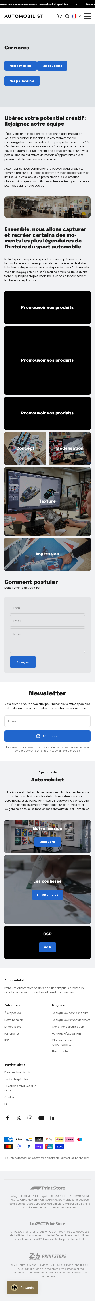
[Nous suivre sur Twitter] (19, 1118)
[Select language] (76, 16)
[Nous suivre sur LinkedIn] (52, 1118)
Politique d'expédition (66, 1033)
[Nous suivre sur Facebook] (7, 1118)
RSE (6, 1040)
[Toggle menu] (87, 16)
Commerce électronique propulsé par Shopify (60, 1158)
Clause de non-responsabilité (63, 1042)
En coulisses (12, 1027)
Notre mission (20, 66)
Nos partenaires (22, 81)
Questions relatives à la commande (20, 1088)
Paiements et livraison (19, 1072)
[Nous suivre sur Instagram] (30, 1118)
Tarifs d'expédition (16, 1079)
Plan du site (60, 1051)
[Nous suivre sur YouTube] (41, 1118)
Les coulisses (52, 66)
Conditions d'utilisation (68, 1027)
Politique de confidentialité (70, 1013)
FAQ (7, 1104)
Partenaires (12, 1033)
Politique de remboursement (71, 1020)
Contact (10, 1097)
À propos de (12, 1013)
